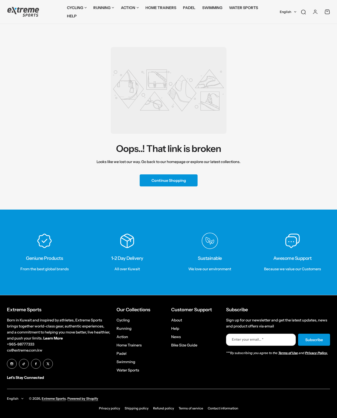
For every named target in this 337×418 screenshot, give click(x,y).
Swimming (126, 361)
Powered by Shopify (82, 398)
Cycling (75, 7)
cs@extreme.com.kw (24, 350)
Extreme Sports (54, 398)
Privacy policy (109, 408)
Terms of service (191, 408)
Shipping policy (136, 408)
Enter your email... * (247, 339)
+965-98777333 (20, 344)
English (285, 12)
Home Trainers (129, 345)
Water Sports (128, 370)
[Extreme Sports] (23, 12)
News (176, 336)
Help (175, 328)
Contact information (223, 408)
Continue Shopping (168, 180)
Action (128, 7)
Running (101, 7)
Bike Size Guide (184, 345)
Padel (121, 353)
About (176, 320)
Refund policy (163, 408)
